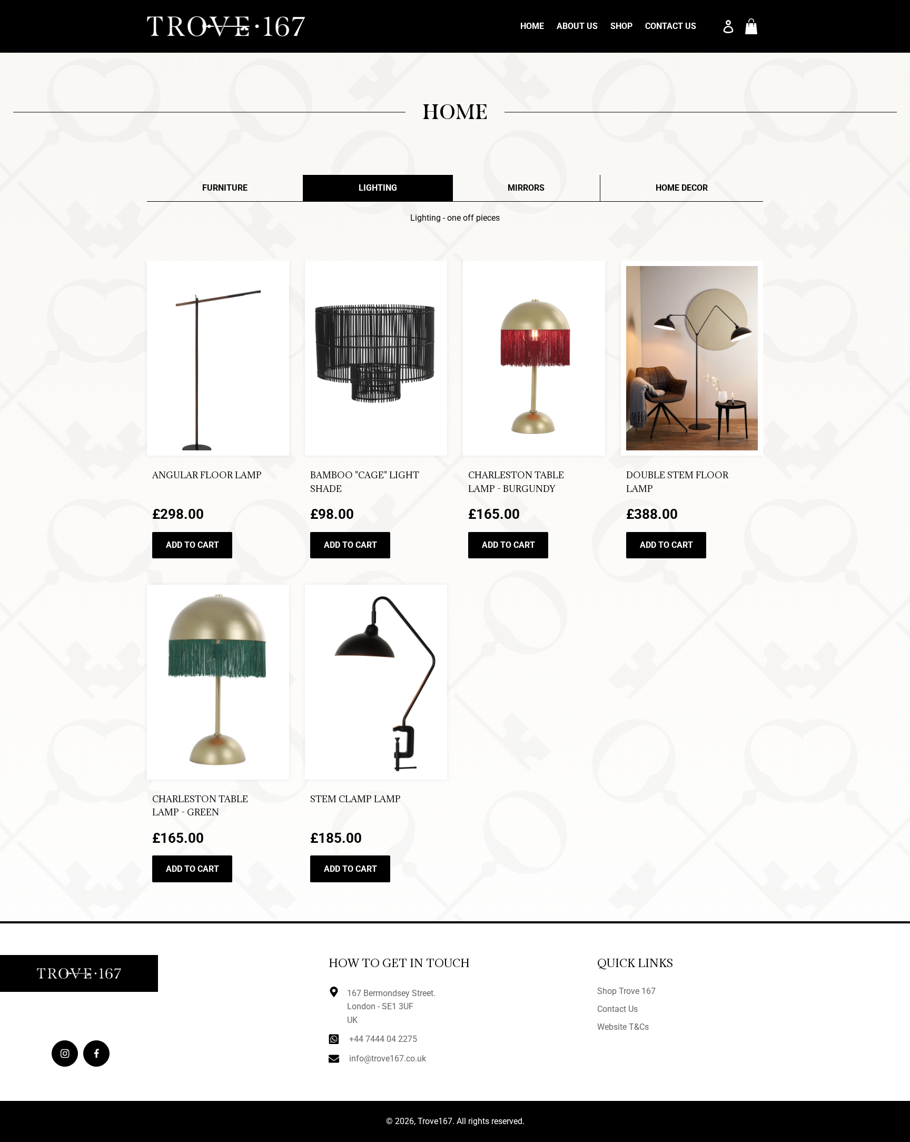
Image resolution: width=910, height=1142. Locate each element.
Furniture (225, 188)
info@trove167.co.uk (387, 1059)
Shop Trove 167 (626, 991)
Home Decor (682, 188)
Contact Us (617, 1009)
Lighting (378, 188)
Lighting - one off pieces (455, 218)
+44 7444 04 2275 (383, 1039)
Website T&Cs (623, 1027)
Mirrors (526, 188)
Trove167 (435, 1121)
